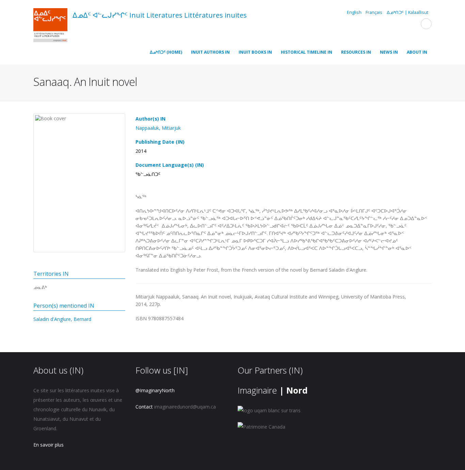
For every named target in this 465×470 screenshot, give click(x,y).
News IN (389, 52)
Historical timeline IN (306, 52)
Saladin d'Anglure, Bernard (62, 319)
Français (374, 12)
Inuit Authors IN (210, 52)
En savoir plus (48, 444)
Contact (144, 406)
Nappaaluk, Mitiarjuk (158, 128)
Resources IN (356, 52)
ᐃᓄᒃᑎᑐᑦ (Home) (166, 52)
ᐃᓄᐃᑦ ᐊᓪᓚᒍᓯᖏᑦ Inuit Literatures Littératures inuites (160, 15)
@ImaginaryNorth (155, 390)
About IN (417, 52)
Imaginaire (273, 390)
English (354, 12)
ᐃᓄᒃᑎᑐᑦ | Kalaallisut (407, 12)
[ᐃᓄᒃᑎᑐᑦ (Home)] (50, 26)
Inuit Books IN (255, 52)
